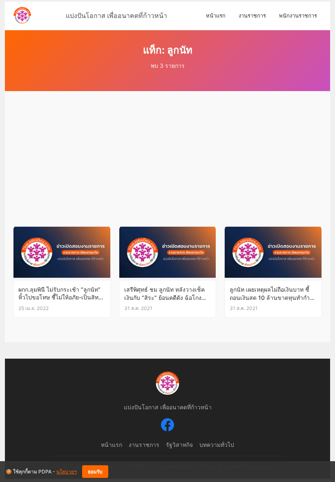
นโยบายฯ (66, 472)
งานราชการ (252, 15)
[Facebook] (167, 426)
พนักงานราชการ (298, 15)
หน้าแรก (216, 15)
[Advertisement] (167, 164)
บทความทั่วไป (216, 444)
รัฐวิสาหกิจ (179, 444)
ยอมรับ (95, 472)
